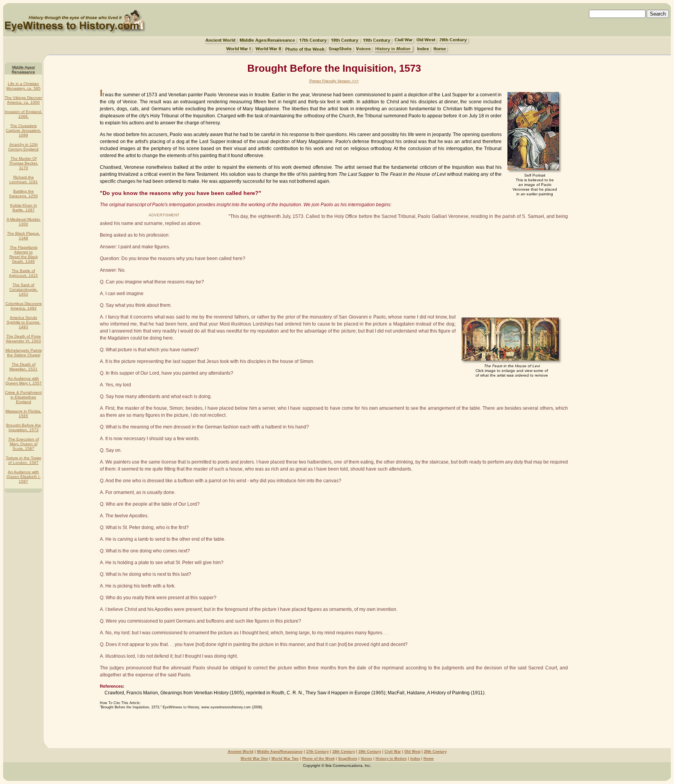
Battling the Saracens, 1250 (23, 193)
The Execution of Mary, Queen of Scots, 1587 (23, 444)
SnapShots (347, 759)
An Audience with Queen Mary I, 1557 (23, 380)
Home (429, 759)
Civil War (393, 752)
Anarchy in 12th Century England (23, 146)
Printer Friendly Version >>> (334, 81)
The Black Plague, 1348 (23, 235)
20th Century (435, 752)
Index (415, 759)
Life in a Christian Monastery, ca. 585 (23, 85)
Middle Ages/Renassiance (280, 752)
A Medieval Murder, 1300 (24, 221)
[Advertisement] (334, 726)
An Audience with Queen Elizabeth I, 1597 (24, 476)
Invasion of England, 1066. (23, 114)
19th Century (369, 752)
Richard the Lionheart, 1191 (23, 179)
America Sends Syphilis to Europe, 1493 (24, 322)
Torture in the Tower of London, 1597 (23, 460)
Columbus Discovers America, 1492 (23, 305)
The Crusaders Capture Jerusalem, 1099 (23, 130)
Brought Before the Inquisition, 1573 (23, 427)
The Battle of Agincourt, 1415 (23, 273)
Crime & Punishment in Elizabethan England (23, 397)
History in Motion (391, 759)
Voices (366, 759)
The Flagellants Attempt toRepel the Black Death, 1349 (23, 254)
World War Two (285, 759)
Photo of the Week (318, 759)
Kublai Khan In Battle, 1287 (23, 207)
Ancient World (241, 752)
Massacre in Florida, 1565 (23, 413)
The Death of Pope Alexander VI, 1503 (23, 338)
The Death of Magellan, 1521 (23, 366)
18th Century (343, 752)
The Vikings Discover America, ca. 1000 (23, 100)
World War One (254, 759)
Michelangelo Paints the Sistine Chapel (23, 352)
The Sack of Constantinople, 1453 (23, 289)
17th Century (317, 752)
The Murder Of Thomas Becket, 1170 (23, 163)
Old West (412, 752)
